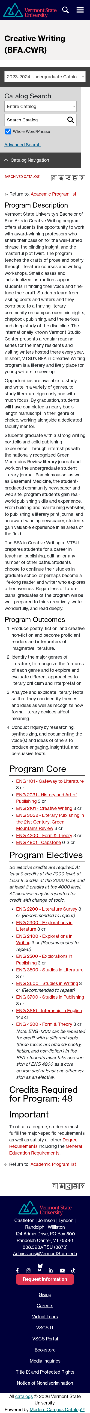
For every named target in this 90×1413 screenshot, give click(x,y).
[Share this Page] (68, 178)
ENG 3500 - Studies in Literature (50, 970)
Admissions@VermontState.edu (45, 1253)
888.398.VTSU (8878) (45, 1247)
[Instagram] (28, 1270)
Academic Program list (53, 194)
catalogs (24, 1396)
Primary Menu (80, 10)
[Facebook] (17, 1270)
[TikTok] (72, 1270)
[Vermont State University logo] (29, 10)
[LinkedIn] (50, 1270)
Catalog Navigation (30, 160)
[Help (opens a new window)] (82, 178)
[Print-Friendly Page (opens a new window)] (75, 178)
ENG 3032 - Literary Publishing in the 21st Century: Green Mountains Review (50, 821)
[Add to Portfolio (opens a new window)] (61, 178)
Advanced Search (22, 144)
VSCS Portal (45, 1339)
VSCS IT (45, 1328)
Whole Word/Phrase (31, 131)
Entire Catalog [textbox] (21, 106)
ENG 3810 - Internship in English (49, 1010)
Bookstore (45, 1350)
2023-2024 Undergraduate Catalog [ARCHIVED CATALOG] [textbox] (46, 76)
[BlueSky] (39, 1267)
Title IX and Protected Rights (45, 1372)
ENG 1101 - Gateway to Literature (50, 781)
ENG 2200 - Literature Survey (46, 909)
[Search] (71, 120)
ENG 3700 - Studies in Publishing (50, 997)
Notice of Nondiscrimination (45, 1383)
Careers (45, 1305)
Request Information (45, 1279)
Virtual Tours (45, 1316)
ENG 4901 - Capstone (38, 842)
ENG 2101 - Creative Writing (44, 808)
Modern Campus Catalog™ (57, 1409)
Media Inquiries (45, 1361)
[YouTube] (61, 1270)
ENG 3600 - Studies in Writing (47, 983)
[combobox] (45, 76)
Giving (45, 1294)
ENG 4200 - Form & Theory (44, 835)
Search (65, 10)
